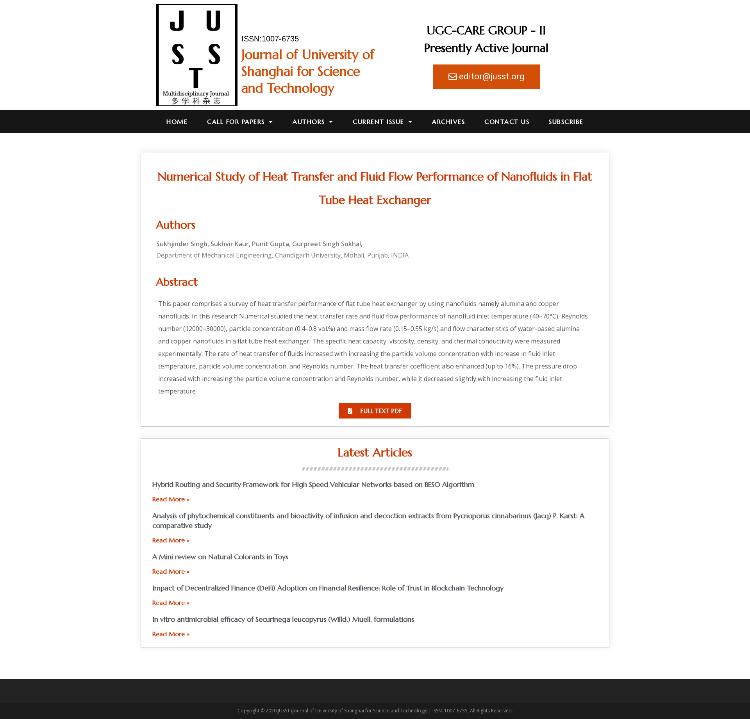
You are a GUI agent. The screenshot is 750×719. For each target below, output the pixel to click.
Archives (448, 121)
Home (177, 121)
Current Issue (378, 121)
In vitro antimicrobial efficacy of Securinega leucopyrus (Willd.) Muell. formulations (283, 619)
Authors (309, 121)
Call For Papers (236, 121)
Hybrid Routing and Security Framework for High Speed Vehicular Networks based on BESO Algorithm (313, 484)
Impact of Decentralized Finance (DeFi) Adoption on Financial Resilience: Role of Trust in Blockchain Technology (328, 587)
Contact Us (506, 121)
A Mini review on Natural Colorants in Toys (220, 556)
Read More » (170, 499)
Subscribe (566, 121)
